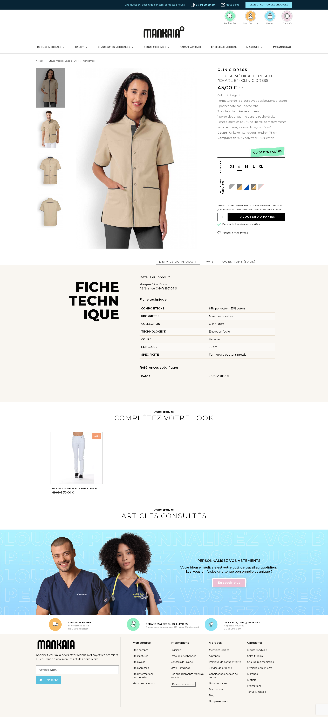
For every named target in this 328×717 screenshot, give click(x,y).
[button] (268, 5)
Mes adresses (141, 667)
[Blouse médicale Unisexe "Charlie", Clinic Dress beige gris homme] (50, 129)
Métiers (251, 679)
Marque (145, 284)
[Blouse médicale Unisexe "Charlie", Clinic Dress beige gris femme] (50, 88)
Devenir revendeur (183, 684)
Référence (148, 288)
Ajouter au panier (258, 216)
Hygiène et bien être (259, 667)
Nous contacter (218, 683)
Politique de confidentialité (225, 662)
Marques (252, 673)
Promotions (254, 685)
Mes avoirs (139, 662)
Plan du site (216, 689)
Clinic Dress (159, 284)
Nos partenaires (218, 701)
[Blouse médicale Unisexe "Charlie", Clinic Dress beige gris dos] (50, 212)
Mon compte (140, 650)
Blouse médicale (257, 650)
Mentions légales (219, 650)
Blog (212, 695)
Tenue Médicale (256, 691)
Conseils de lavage (182, 662)
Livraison (176, 650)
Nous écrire (233, 4)
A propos (214, 656)
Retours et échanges (183, 656)
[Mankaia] (164, 32)
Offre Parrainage (180, 667)
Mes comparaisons (144, 683)
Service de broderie (220, 667)
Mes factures (140, 656)
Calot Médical (255, 656)
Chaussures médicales (260, 662)
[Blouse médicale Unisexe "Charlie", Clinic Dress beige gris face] (50, 171)
